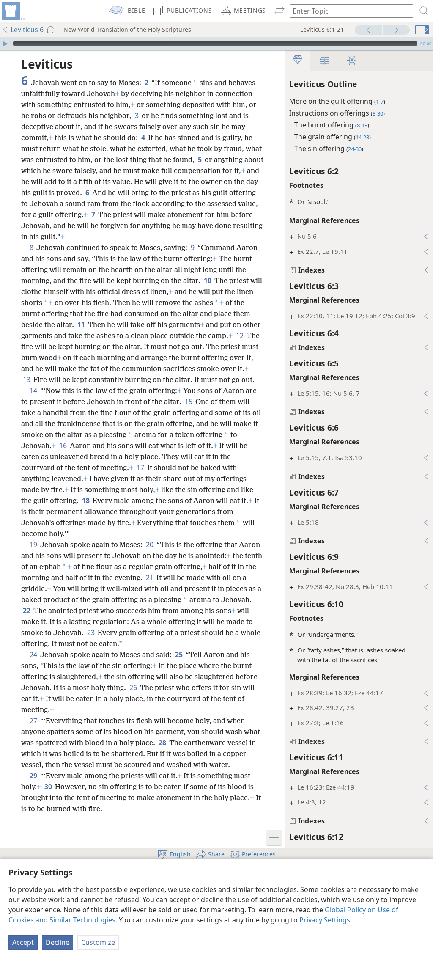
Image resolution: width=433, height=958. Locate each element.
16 (63, 445)
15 (189, 401)
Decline (57, 942)
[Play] (5, 43)
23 (91, 632)
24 (34, 654)
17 (141, 467)
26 (133, 687)
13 (27, 379)
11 (81, 324)
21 (150, 577)
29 (34, 775)
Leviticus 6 (27, 29)
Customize (98, 942)
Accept (23, 942)
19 (34, 544)
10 (208, 280)
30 (48, 786)
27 (34, 720)
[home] (13, 11)
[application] (216, 43)
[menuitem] (13, 11)
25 (179, 654)
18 (86, 500)
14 (34, 390)
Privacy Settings (324, 920)
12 (240, 335)
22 (27, 610)
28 (163, 742)
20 (150, 544)
